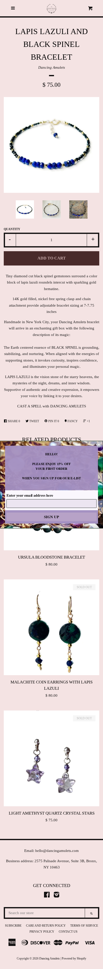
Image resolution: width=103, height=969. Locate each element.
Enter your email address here (29, 495)
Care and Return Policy (46, 925)
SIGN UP (51, 516)
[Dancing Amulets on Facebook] (47, 896)
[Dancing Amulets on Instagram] (57, 896)
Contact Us (68, 931)
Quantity (12, 229)
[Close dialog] (98, 444)
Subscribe (13, 925)
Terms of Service (84, 925)
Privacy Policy (42, 931)
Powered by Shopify (74, 958)
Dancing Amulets (51, 67)
